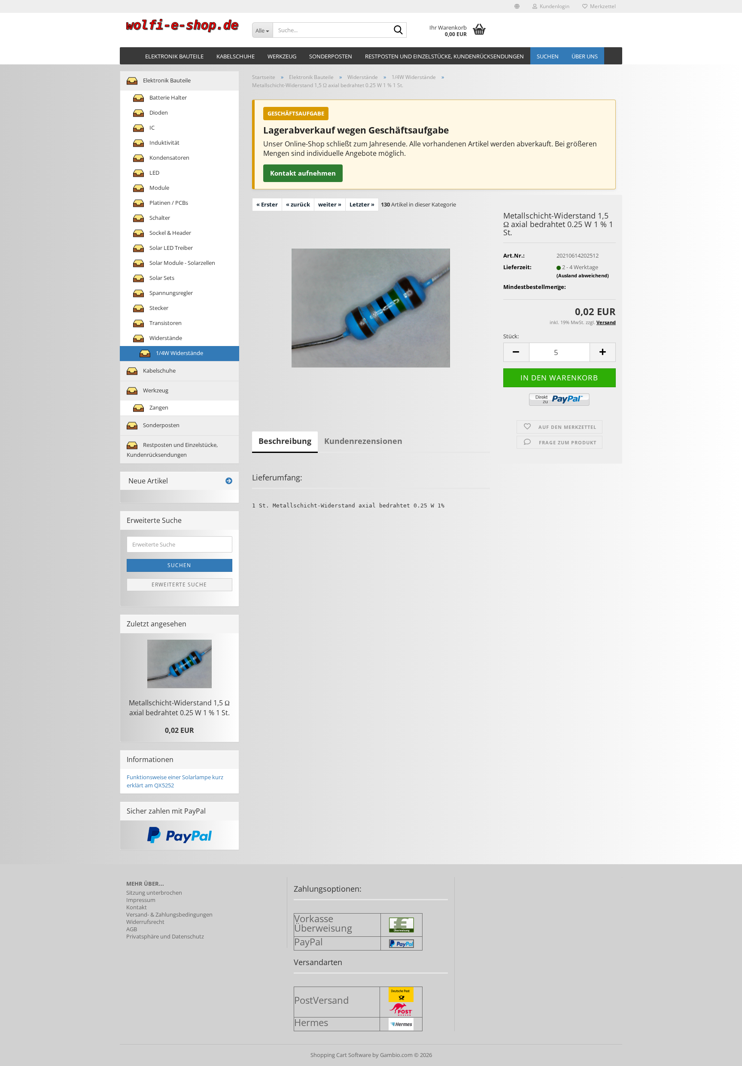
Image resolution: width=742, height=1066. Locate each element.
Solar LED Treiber (170, 248)
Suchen (548, 56)
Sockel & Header (169, 233)
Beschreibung (284, 441)
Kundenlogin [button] (553, 6)
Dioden (158, 112)
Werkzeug (282, 56)
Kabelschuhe (235, 56)
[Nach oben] (718, 1053)
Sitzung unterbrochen (154, 893)
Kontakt (136, 907)
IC (151, 127)
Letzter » (362, 204)
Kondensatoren (168, 157)
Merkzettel (601, 6)
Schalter (159, 218)
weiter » (329, 204)
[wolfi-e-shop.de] (182, 26)
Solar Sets (161, 278)
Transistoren (165, 323)
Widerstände (165, 338)
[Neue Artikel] (228, 481)
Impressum (140, 900)
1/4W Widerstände (179, 353)
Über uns (585, 56)
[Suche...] (398, 30)
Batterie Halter (167, 97)
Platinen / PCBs (168, 203)
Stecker (158, 308)
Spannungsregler (170, 293)
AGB (131, 929)
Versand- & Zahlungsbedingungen (169, 914)
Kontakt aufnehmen (303, 173)
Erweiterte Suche (179, 584)
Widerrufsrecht (145, 922)
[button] (517, 6)
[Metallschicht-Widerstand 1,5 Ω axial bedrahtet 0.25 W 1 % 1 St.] (371, 307)
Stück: (511, 336)
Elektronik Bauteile (174, 56)
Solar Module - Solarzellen (181, 263)
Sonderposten (330, 56)
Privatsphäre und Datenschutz (165, 936)
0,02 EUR (179, 730)
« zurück (298, 204)
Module (158, 187)
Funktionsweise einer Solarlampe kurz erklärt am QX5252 (175, 781)
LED (153, 172)
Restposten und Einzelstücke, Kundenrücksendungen (444, 56)
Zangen (158, 407)
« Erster (267, 204)
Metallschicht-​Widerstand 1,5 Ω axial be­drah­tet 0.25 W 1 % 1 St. (179, 707)
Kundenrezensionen (363, 441)
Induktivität (163, 142)
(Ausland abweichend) (582, 275)
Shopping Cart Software (340, 1055)
